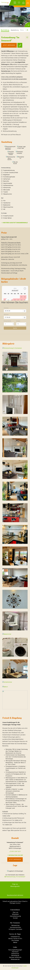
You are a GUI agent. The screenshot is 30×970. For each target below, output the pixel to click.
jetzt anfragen (9, 45)
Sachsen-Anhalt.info (15, 957)
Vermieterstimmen (15, 927)
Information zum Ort (15, 855)
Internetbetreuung (15, 916)
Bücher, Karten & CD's (15, 938)
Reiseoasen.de (15, 959)
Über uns (15, 912)
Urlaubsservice (15, 936)
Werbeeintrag (15, 925)
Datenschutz (15, 953)
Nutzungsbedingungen (15, 950)
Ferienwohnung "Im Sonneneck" (15, 876)
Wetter (15, 942)
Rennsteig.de (15, 955)
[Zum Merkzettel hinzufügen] (27, 37)
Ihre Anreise (15, 940)
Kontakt (15, 918)
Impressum (15, 951)
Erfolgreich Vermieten (15, 929)
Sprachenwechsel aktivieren (15, 895)
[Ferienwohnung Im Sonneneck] (15, 14)
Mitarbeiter (15, 914)
